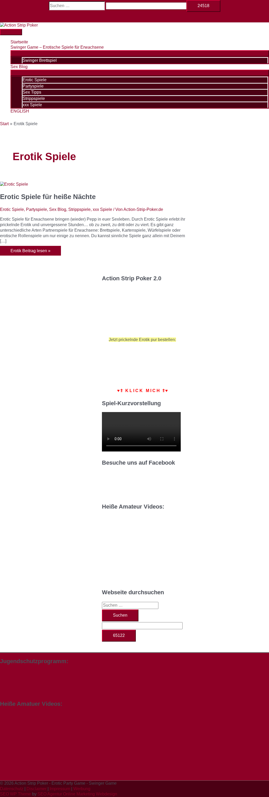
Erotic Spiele (12, 209)
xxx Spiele (102, 209)
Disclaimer (36, 788)
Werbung (81, 788)
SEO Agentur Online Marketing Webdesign (77, 794)
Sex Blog (57, 209)
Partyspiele (36, 209)
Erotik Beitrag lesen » (30, 252)
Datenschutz (11, 788)
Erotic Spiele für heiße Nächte (48, 197)
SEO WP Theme (15, 794)
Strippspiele (79, 209)
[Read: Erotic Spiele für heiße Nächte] (14, 184)
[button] (134, 17)
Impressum (60, 788)
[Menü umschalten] (140, 53)
